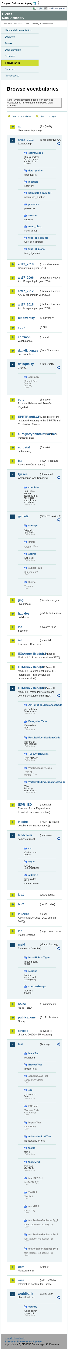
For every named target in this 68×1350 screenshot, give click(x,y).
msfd (21, 944)
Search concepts (48, 116)
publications (27, 1017)
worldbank (25, 1293)
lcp (20, 931)
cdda (21, 327)
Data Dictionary (32, 24)
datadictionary (28, 350)
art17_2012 (26, 291)
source (32, 553)
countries (33, 487)
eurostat (24, 447)
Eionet (19, 24)
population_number (33, 192)
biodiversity (26, 317)
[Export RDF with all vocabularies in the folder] (58, 144)
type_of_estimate (33, 237)
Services (10, 69)
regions (32, 971)
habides (23, 613)
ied (20, 640)
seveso (23, 1030)
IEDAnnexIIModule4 (28, 688)
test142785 (33, 1161)
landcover (25, 835)
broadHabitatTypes (33, 957)
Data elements (13, 49)
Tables (8, 43)
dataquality (26, 364)
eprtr (21, 399)
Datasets (10, 36)
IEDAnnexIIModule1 (28, 653)
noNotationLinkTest (33, 1136)
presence (33, 204)
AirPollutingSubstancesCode (33, 705)
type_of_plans (33, 249)
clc (30, 848)
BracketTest (33, 1064)
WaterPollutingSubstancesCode (33, 782)
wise (21, 1280)
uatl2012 (33, 875)
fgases (23, 474)
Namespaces (12, 75)
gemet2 (23, 516)
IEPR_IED (25, 804)
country (32, 1306)
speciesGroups (33, 986)
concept (33, 525)
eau (30, 1089)
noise (22, 1004)
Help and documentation (18, 30)
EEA (20, 3)
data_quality (33, 170)
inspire (23, 821)
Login (39, 8)
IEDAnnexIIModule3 (28, 667)
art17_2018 (26, 304)
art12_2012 (26, 139)
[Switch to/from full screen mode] (46, 8)
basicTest (33, 1053)
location (33, 181)
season (32, 215)
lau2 (21, 904)
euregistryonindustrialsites (28, 434)
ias (20, 627)
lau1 (21, 894)
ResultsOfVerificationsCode (33, 737)
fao (20, 460)
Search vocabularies (21, 116)
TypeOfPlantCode (33, 753)
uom (21, 1266)
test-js (31, 1147)
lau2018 (23, 914)
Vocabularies (12, 62)
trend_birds (33, 226)
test (20, 1044)
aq (20, 126)
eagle (31, 861)
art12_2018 (26, 264)
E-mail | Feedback (15, 1338)
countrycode (33, 152)
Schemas (10, 56)
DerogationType (33, 721)
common (24, 337)
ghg (21, 600)
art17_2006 (26, 277)
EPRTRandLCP (28, 416)
